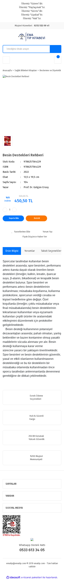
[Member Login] (6, 60)
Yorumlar (30, 250)
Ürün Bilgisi (11, 250)
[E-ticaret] (31, 577)
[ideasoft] (13, 577)
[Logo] (32, 37)
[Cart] (57, 60)
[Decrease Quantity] (5, 210)
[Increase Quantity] (14, 210)
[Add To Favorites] (21, 231)
